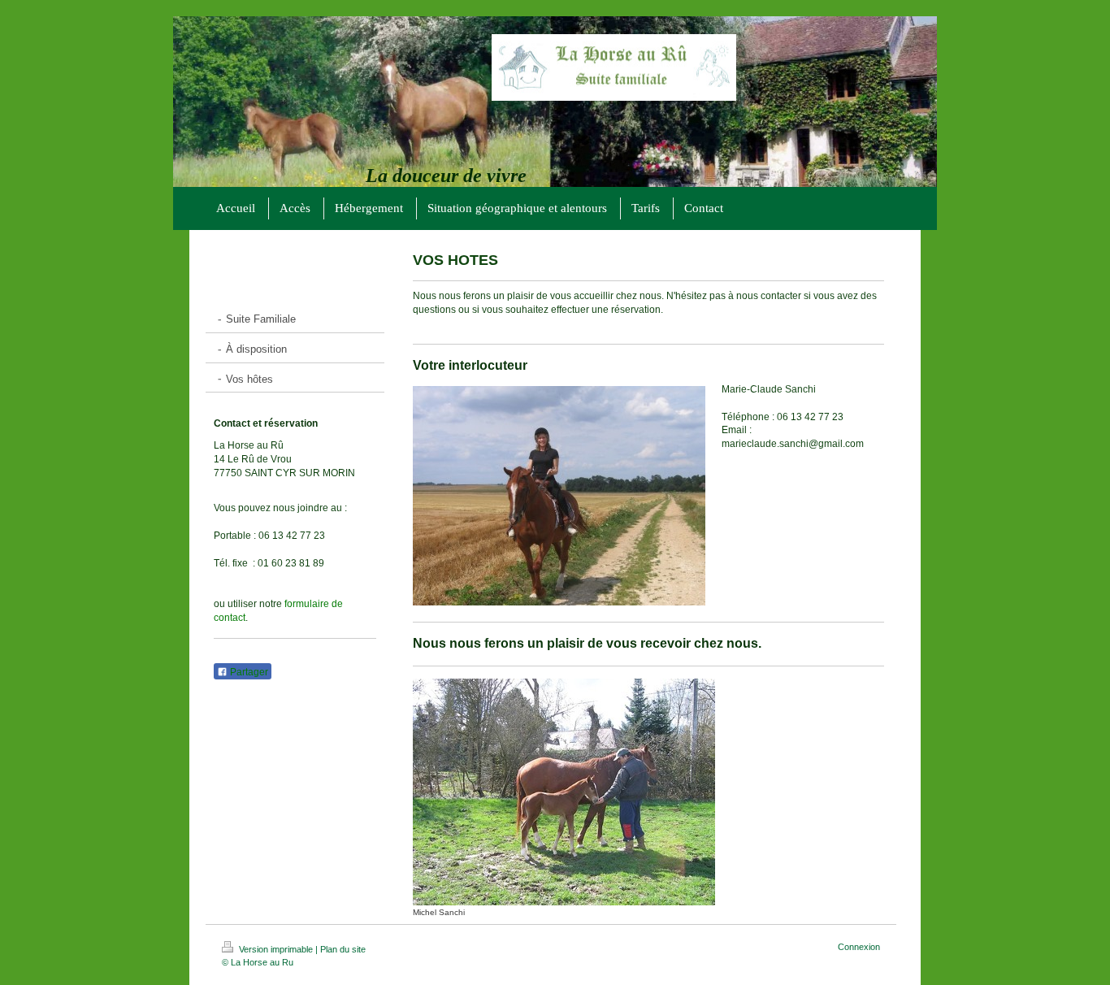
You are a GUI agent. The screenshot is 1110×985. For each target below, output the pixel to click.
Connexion (859, 947)
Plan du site (343, 949)
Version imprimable (275, 949)
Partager (248, 672)
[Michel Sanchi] (564, 792)
